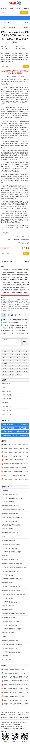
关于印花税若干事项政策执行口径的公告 (12, 579)
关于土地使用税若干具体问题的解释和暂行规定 (14, 567)
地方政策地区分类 (22, 431)
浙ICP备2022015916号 (22, 731)
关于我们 (7, 722)
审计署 (13, 714)
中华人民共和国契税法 (7, 609)
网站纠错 (24, 722)
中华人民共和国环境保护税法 (9, 625)
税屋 (3, 27)
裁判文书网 (19, 717)
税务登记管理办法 (6, 656)
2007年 (11, 360)
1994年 (4, 351)
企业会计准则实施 (6, 398)
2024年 (25, 372)
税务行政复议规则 (6, 659)
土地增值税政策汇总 (8, 435)
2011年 (18, 363)
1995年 (11, 351)
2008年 (18, 360)
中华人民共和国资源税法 (8, 582)
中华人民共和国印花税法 (8, 575)
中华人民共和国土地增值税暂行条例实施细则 (13, 594)
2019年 (18, 369)
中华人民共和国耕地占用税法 (9, 617)
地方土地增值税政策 (22, 435)
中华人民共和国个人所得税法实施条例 (11, 552)
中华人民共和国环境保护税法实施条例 (11, 629)
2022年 (11, 372)
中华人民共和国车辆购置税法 (9, 521)
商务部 (11, 712)
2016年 (25, 366)
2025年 (4, 374)
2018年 (11, 369)
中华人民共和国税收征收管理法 (10, 640)
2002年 (4, 357)
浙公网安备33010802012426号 (8, 731)
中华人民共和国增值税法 (8, 502)
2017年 (4, 369)
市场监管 (26, 712)
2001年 (25, 354)
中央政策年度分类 (22, 428)
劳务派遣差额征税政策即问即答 (10, 322)
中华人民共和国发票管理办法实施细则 (11, 652)
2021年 (4, 372)
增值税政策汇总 (8, 424)
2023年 (18, 372)
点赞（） (7, 248)
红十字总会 (25, 714)
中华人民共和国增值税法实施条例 (10, 505)
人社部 (21, 712)
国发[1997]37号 (12, 89)
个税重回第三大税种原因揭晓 (10, 22)
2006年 (4, 360)
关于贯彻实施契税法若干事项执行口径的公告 (13, 613)
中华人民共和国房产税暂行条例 (10, 559)
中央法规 (7, 27)
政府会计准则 (5, 402)
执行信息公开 (4, 717)
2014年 (11, 366)
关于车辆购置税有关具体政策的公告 (11, 525)
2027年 (18, 374)
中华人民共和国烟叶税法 (8, 605)
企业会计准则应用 (6, 391)
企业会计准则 (5, 387)
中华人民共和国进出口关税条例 (10, 532)
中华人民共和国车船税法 (8, 598)
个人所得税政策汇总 (8, 428)
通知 (25, 89)
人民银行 (8, 714)
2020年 (25, 369)
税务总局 (16, 712)
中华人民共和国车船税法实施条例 (10, 602)
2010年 (11, 363)
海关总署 (3, 714)
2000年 (18, 354)
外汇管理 (18, 714)
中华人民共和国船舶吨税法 (9, 632)
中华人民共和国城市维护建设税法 (10, 571)
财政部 (7, 712)
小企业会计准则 (6, 383)
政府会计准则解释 (6, 410)
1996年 (18, 351)
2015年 (18, 366)
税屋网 (2, 722)
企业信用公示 (12, 717)
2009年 (13, 27)
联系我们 (18, 722)
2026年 (11, 374)
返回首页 (26, 27)
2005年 (25, 357)
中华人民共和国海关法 (7, 529)
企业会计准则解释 (6, 395)
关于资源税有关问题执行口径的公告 (11, 586)
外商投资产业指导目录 (19, 100)
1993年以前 (4, 363)
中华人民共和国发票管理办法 (9, 648)
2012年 (25, 363)
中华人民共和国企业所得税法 (9, 540)
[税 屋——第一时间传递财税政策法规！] (15, 4)
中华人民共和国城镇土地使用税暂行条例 (12, 563)
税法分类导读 (8, 431)
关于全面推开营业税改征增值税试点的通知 (13, 509)
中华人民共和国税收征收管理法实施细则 (12, 644)
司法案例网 (25, 717)
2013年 (4, 366)
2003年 (11, 357)
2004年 (18, 357)
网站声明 (13, 722)
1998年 (4, 354)
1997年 (25, 351)
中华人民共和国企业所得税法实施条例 (11, 544)
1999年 (11, 354)
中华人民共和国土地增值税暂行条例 (11, 590)
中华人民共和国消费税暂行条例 (10, 513)
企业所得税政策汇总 (22, 424)
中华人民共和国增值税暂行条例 (10, 494)
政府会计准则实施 (6, 414)
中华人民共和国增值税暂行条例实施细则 (12, 498)
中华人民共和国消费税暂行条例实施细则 (12, 517)
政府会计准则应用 (6, 406)
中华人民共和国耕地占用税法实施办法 (11, 621)
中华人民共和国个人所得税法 (9, 548)
